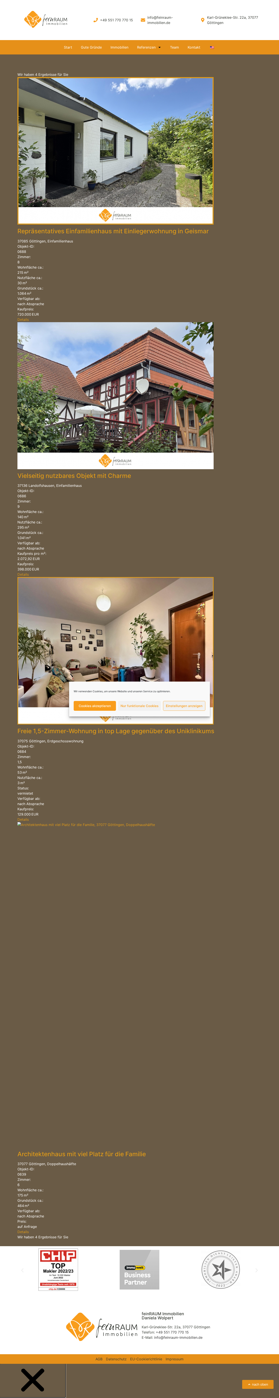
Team (174, 47)
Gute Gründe (91, 47)
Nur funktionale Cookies (139, 706)
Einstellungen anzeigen (184, 706)
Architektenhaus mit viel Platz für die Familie (81, 1154)
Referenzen (146, 47)
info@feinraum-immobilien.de (178, 1337)
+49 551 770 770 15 (172, 1332)
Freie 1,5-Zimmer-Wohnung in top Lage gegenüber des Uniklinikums (115, 731)
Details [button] (23, 319)
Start (68, 47)
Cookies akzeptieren (95, 706)
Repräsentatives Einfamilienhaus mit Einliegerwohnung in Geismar (113, 231)
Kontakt (194, 47)
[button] (22, 1270)
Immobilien (119, 47)
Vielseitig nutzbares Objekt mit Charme (74, 475)
